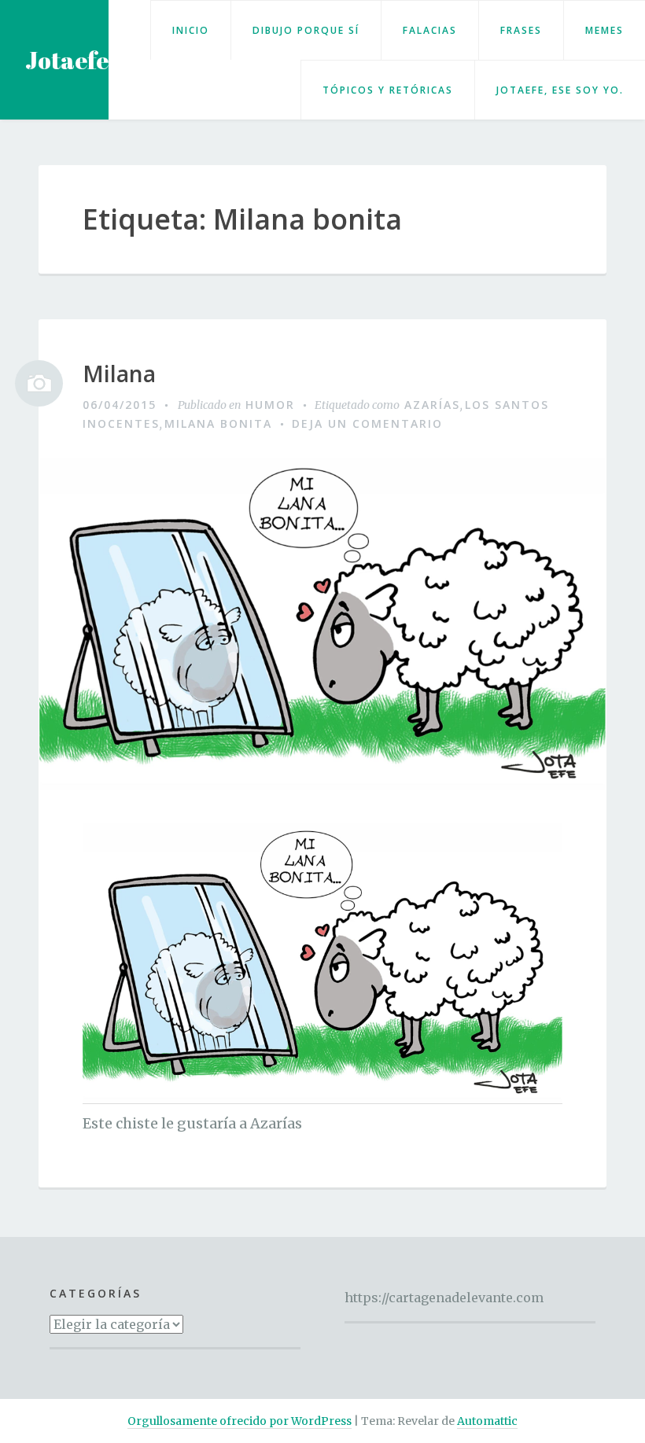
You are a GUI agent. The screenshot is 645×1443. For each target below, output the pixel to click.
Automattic (487, 1421)
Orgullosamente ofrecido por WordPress (239, 1421)
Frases (521, 30)
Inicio (190, 30)
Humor (270, 404)
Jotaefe (67, 60)
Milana (119, 374)
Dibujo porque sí (305, 30)
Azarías (432, 404)
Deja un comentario (367, 423)
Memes (604, 30)
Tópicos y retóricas (387, 90)
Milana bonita (218, 423)
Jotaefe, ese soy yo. (560, 90)
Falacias (430, 30)
